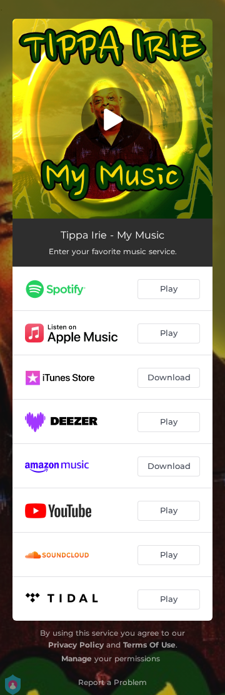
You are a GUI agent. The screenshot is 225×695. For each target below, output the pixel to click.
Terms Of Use (149, 644)
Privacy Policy (76, 644)
